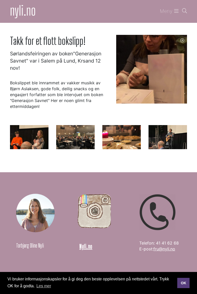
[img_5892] (168, 136)
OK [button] (183, 283)
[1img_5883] (121, 136)
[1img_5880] (75, 136)
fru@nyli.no (164, 248)
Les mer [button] (43, 286)
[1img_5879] (29, 136)
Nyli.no (85, 246)
